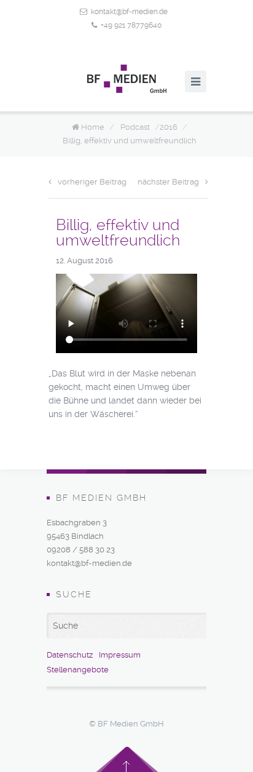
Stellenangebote (78, 669)
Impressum (120, 654)
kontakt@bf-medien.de (129, 11)
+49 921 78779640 (131, 25)
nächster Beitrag (168, 181)
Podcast (135, 127)
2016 (168, 127)
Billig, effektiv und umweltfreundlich (130, 140)
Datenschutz (70, 654)
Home (92, 127)
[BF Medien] (126, 78)
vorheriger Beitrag (92, 181)
